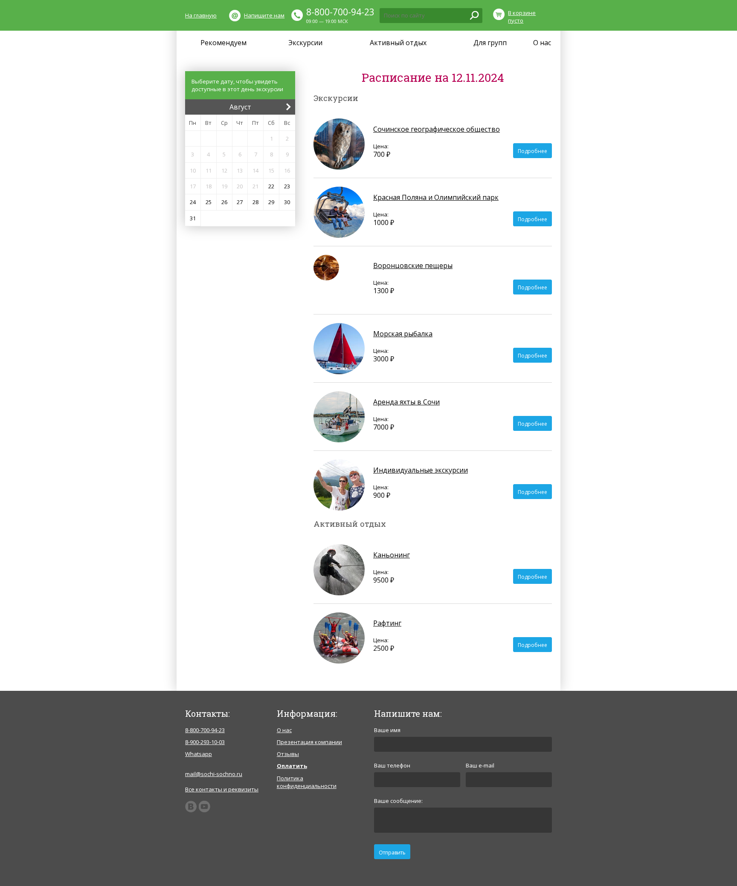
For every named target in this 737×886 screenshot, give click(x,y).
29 (271, 202)
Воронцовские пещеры (413, 265)
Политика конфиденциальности (307, 782)
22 (271, 186)
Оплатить (292, 766)
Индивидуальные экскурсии (420, 470)
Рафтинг (387, 623)
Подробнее (532, 151)
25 (209, 202)
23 (287, 186)
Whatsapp (198, 754)
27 (240, 202)
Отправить (392, 852)
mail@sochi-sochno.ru (213, 774)
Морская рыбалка (402, 333)
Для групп (490, 42)
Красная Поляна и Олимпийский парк (436, 197)
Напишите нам (264, 15)
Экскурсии (305, 42)
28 (255, 202)
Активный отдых (398, 42)
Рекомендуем (223, 42)
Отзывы (288, 754)
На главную (201, 15)
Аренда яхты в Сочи (406, 402)
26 (224, 202)
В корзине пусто (522, 16)
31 (193, 218)
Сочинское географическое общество (436, 129)
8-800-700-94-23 (340, 12)
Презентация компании (309, 742)
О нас (542, 42)
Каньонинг (391, 555)
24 (193, 202)
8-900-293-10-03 (205, 742)
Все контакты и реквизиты (221, 789)
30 (287, 202)
